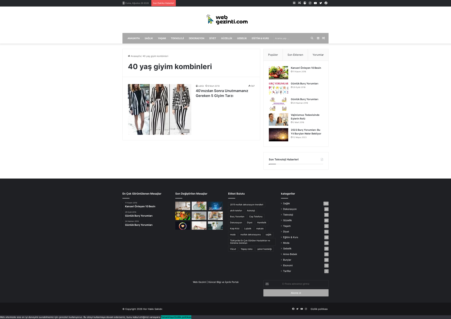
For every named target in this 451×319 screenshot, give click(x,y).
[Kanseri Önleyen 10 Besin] (278, 72)
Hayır (171, 317)
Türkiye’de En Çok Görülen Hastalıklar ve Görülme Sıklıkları (250, 241)
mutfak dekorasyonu (250, 234)
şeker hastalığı (264, 249)
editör (201, 86)
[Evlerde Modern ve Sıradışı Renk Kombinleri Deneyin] (215, 225)
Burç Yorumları (237, 216)
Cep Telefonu (255, 216)
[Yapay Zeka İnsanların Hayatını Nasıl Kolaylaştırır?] (215, 206)
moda (233, 234)
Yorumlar (318, 54)
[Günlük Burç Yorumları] (278, 88)
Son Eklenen (295, 54)
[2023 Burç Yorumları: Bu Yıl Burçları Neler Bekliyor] (278, 134)
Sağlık (149, 38)
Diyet (212, 38)
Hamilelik (261, 222)
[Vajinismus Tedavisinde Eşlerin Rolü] (278, 119)
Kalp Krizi (234, 228)
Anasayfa (134, 38)
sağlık (268, 234)
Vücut (233, 249)
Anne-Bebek (290, 254)
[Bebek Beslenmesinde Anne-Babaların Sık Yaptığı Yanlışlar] (215, 215)
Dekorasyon (196, 38)
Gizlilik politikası (319, 309)
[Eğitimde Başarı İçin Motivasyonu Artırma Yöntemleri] (199, 215)
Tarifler (287, 271)
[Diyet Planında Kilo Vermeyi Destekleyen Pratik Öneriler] (182, 215)
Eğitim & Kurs (260, 38)
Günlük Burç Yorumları (304, 83)
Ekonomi (288, 265)
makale (260, 228)
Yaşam (162, 38)
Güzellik (226, 38)
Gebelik (242, 38)
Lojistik (247, 228)
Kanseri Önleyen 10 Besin (306, 67)
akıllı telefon (236, 210)
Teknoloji (177, 38)
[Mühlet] (225, 20)
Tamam (165, 317)
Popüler (273, 54)
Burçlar (287, 259)
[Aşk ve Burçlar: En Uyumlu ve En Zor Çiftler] (182, 225)
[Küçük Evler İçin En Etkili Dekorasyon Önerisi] (182, 206)
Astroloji (251, 210)
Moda (286, 242)
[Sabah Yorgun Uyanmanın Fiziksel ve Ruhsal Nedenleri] (199, 225)
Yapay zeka (246, 249)
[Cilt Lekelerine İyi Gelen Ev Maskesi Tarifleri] (199, 206)
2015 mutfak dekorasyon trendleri (246, 204)
